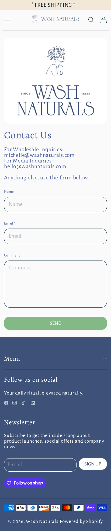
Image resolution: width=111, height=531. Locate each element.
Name (9, 192)
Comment (12, 255)
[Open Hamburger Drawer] (7, 20)
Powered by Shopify (81, 521)
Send (55, 323)
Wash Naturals (42, 521)
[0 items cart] (103, 20)
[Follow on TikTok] (23, 403)
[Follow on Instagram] (14, 403)
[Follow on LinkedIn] (33, 403)
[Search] (91, 20)
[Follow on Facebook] (6, 403)
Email (10, 223)
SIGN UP (92, 464)
